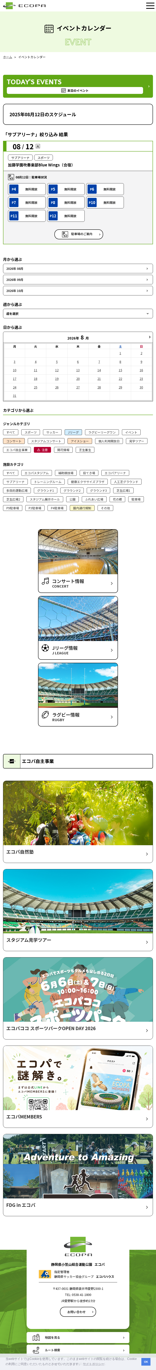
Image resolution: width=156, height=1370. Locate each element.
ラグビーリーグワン (102, 432)
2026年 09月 (14, 279)
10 (14, 370)
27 (78, 387)
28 (99, 387)
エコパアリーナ (115, 473)
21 (99, 378)
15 (120, 370)
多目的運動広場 (17, 490)
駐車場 (136, 499)
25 (35, 387)
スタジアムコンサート (46, 441)
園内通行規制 (82, 508)
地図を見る (52, 1337)
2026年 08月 (14, 268)
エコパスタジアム (37, 473)
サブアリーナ (15, 481)
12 (57, 370)
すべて (10, 432)
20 (78, 378)
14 (99, 370)
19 (57, 378)
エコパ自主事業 (17, 450)
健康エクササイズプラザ (87, 481)
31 (14, 395)
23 (141, 378)
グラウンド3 (98, 490)
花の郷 (117, 499)
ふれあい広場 (94, 499)
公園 (72, 499)
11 (35, 370)
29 (120, 387)
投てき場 (89, 473)
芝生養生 (85, 450)
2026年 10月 (14, 290)
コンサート (13, 441)
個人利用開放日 (109, 441)
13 (78, 370)
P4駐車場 (57, 508)
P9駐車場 (12, 508)
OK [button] (146, 1361)
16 (141, 370)
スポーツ (31, 432)
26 (57, 387)
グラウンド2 (72, 490)
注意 (45, 450)
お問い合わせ (76, 1312)
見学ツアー (136, 441)
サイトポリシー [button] (93, 1364)
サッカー (52, 432)
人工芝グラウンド (126, 481)
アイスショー (80, 441)
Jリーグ (73, 432)
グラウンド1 (45, 490)
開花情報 (63, 450)
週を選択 (12, 313)
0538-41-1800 (81, 1294)
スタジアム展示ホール (45, 499)
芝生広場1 (123, 490)
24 (14, 387)
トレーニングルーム (47, 481)
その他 (105, 508)
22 (120, 378)
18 (35, 378)
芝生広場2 (13, 499)
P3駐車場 (35, 508)
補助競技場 (65, 473)
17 (14, 378)
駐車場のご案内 (81, 233)
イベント (131, 432)
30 (141, 387)
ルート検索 (52, 1350)
